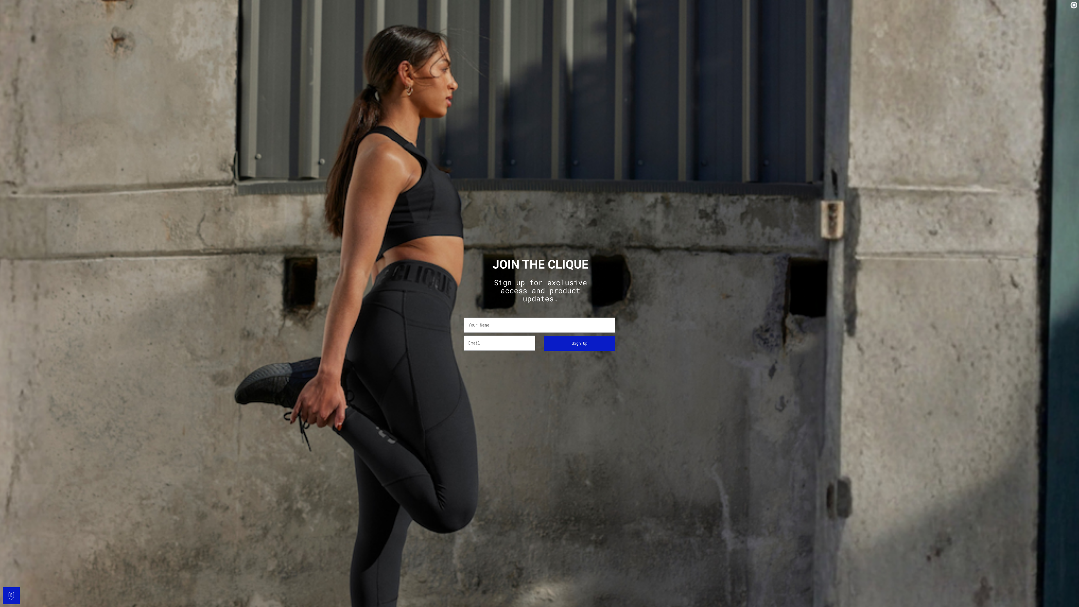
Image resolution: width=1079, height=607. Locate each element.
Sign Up (580, 343)
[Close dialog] (1074, 5)
